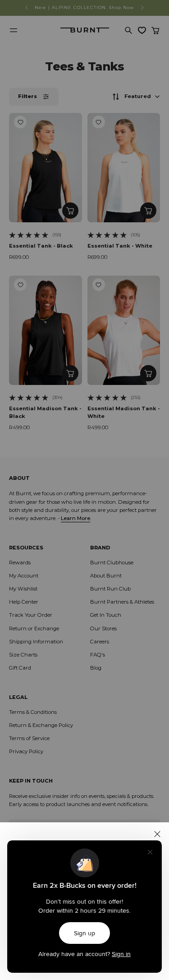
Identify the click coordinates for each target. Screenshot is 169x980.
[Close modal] (157, 834)
